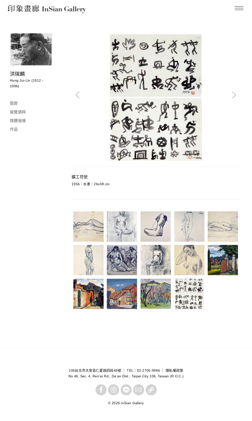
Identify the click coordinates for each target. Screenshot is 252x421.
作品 (14, 129)
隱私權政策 (174, 370)
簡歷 (14, 103)
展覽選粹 (18, 112)
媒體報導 (18, 121)
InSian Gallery (26, 9)
